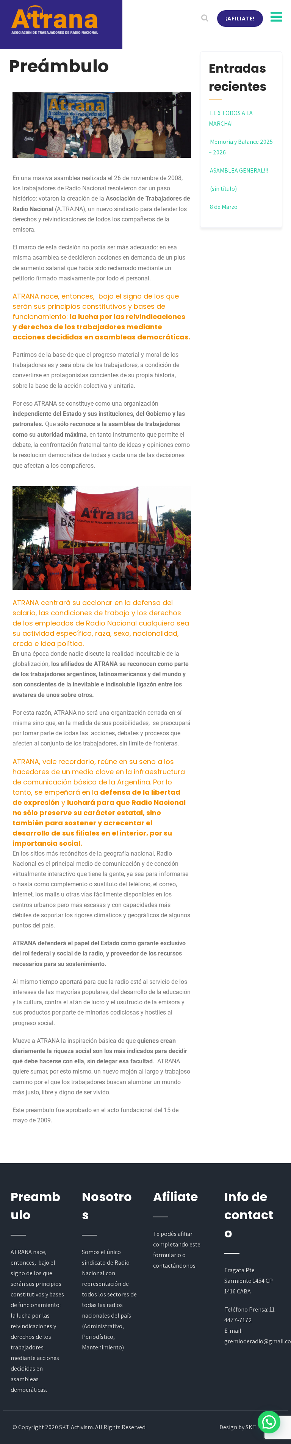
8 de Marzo (224, 207)
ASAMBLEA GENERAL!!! (239, 170)
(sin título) (223, 189)
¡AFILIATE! (240, 18)
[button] (269, 1422)
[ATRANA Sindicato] (54, 20)
